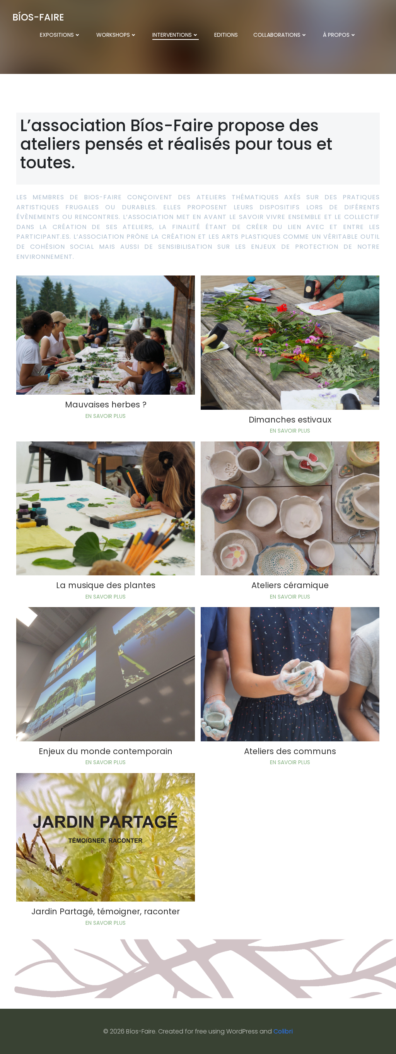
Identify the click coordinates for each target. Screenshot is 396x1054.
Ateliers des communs (290, 751)
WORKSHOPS (113, 35)
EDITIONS (226, 35)
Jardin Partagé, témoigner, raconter (105, 911)
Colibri (283, 1031)
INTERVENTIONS (172, 35)
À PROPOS (336, 35)
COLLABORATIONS (276, 35)
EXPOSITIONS (57, 35)
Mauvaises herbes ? (106, 404)
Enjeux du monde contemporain (105, 751)
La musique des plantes (105, 585)
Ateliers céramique (290, 585)
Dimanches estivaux (290, 419)
